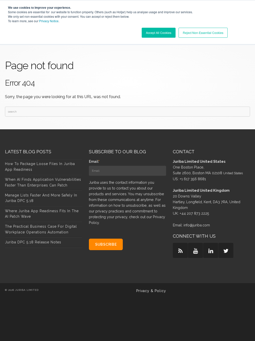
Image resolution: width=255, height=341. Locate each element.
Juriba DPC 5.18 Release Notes (33, 242)
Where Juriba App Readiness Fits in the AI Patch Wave (42, 213)
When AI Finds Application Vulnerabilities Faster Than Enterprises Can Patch (43, 182)
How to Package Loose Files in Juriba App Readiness (40, 166)
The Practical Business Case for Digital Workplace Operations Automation (41, 229)
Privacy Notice (49, 21)
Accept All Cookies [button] (158, 32)
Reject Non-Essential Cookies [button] (203, 32)
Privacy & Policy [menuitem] (151, 291)
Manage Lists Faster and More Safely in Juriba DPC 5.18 (41, 198)
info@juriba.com (197, 225)
